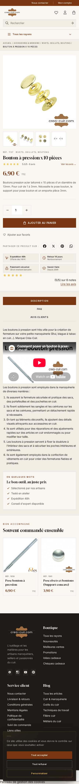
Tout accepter (39, 754)
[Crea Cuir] (12, 12)
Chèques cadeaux (54, 663)
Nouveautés (50, 641)
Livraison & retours (18, 699)
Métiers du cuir (52, 721)
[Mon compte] (65, 12)
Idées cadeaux (52, 657)
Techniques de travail (56, 710)
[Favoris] (56, 12)
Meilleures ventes (53, 646)
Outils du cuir (51, 704)
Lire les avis (68, 284)
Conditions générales (20, 704)
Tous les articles (52, 693)
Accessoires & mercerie (27, 43)
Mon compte (65, 2)
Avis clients (39, 317)
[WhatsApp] (71, 246)
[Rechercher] (72, 23)
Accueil (7, 43)
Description (39, 300)
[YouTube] (25, 672)
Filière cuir (49, 715)
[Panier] (74, 12)
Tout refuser (39, 764)
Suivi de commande (19, 724)
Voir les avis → (68, 164)
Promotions (50, 652)
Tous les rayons (52, 635)
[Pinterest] (62, 246)
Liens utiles (14, 730)
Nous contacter (40, 2)
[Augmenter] (26, 210)
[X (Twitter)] (53, 246)
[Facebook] (44, 246)
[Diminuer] (7, 210)
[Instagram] (17, 672)
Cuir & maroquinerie (55, 699)
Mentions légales (17, 710)
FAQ (39, 309)
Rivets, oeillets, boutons (56, 43)
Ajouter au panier (42, 222)
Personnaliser (39, 773)
